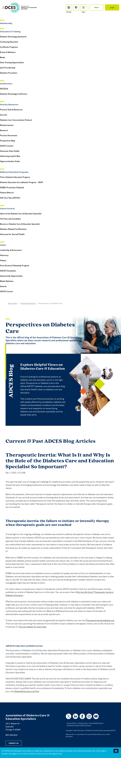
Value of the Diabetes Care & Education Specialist (20, 213)
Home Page (12, 303)
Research (4, 130)
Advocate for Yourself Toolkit (12, 234)
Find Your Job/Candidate (10, 218)
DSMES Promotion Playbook (12, 187)
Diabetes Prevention (8, 72)
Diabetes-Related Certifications (13, 229)
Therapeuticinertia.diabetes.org (100, 620)
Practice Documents (8, 135)
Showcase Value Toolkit (9, 151)
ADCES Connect (6, 145)
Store (97, 7)
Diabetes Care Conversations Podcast (16, 120)
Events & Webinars (8, 52)
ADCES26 (4, 88)
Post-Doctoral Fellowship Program (14, 265)
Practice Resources (9, 104)
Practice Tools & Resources (11, 109)
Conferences (6, 83)
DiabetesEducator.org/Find (26, 691)
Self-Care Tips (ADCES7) (10, 197)
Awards (3, 286)
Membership (6, 23)
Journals (3, 114)
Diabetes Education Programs (14, 172)
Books (2, 57)
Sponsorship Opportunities (11, 276)
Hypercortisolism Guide (10, 161)
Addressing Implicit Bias (10, 156)
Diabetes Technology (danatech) (13, 36)
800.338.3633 (11, 735)
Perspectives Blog (7, 140)
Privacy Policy (72, 723)
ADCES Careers (6, 291)
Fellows (3, 260)
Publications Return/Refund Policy (79, 725)
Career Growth (7, 208)
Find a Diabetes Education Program (15, 177)
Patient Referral (7, 192)
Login (112, 7)
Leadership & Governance (11, 250)
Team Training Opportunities (12, 62)
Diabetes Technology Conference (13, 93)
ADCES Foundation (8, 270)
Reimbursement (6, 125)
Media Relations (6, 281)
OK (116, 751)
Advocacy (4, 255)
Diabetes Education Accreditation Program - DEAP (21, 182)
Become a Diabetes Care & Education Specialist (20, 224)
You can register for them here (32, 626)
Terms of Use (82, 723)
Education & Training (10, 31)
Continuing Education (9, 41)
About (3, 245)
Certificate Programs (9, 47)
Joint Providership (7, 67)
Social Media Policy (96, 723)
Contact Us (14, 743)
